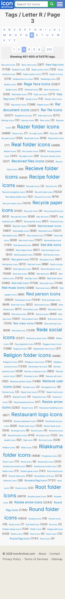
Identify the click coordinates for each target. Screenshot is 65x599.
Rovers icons (55, 518)
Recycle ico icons (42, 197)
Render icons (29, 387)
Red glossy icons (10, 264)
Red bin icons (20, 226)
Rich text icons (45, 440)
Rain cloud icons (51, 89)
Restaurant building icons (51, 408)
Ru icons (53, 524)
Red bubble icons (21, 231)
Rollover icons (10, 480)
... (43, 49)
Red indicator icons (22, 269)
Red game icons (20, 259)
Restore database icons (25, 421)
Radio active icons (40, 69)
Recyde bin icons (19, 216)
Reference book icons (36, 338)
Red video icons (23, 323)
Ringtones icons (49, 456)
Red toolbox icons (30, 319)
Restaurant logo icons (36, 414)
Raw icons (45, 120)
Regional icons (20, 348)
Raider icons (11, 89)
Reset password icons (24, 402)
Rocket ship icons (17, 476)
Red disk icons (51, 245)
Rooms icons (21, 488)
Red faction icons (51, 254)
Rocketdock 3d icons (44, 476)
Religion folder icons (27, 355)
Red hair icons (34, 264)
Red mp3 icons (47, 283)
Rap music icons (18, 104)
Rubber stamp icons (11, 529)
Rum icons (35, 534)
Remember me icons (37, 366)
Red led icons (42, 274)
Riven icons (8, 462)
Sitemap (57, 559)
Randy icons (31, 99)
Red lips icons (31, 278)
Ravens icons (27, 120)
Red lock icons (54, 278)
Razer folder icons (38, 127)
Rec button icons (30, 151)
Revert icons (37, 430)
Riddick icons (8, 447)
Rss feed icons (32, 524)
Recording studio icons (16, 197)
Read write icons (56, 138)
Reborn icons (10, 151)
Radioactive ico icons (23, 79)
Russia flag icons (20, 538)
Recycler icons (31, 211)
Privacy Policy (12, 559)
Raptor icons (43, 104)
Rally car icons (41, 94)
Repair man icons (29, 392)
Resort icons (27, 408)
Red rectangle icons (51, 300)
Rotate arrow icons (28, 502)
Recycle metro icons (12, 203)
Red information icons (51, 269)
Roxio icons (14, 524)
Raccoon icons (8, 65)
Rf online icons (43, 435)
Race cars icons (29, 65)
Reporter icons (19, 397)
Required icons (39, 397)
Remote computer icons (35, 371)
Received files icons (28, 161)
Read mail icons (31, 138)
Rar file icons (51, 110)
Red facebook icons (23, 254)
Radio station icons (32, 74)
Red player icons (23, 300)
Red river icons (18, 304)
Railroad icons (31, 89)
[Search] (52, 4)
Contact (55, 553)
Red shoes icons (30, 309)
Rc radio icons (35, 133)
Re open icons (8, 138)
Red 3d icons (42, 216)
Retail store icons (27, 426)
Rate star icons (45, 115)
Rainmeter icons (19, 94)
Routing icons (34, 518)
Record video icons (43, 192)
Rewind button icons (17, 435)
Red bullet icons (9, 235)
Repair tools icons (54, 392)
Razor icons (17, 133)
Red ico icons (56, 264)
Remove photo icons (21, 381)
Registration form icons (44, 348)
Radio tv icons (56, 74)
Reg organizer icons (24, 344)
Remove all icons (54, 376)
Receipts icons (26, 156)
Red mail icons (20, 283)
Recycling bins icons (53, 211)
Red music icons (13, 287)
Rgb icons (27, 440)
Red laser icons (20, 274)
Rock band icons (55, 471)
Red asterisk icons (32, 221)
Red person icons (43, 293)
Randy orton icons (53, 99)
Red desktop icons (52, 240)
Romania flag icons (35, 480)
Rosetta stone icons (37, 496)
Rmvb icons (26, 462)
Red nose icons (43, 288)
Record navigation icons (13, 192)
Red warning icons (53, 323)
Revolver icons (56, 430)
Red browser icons (49, 226)
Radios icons (10, 84)
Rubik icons (35, 529)
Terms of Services (36, 559)
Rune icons (51, 534)
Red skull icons (55, 309)
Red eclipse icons (24, 250)
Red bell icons (56, 221)
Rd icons (54, 133)
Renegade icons (48, 387)
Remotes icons (31, 376)
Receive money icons (50, 156)
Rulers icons (16, 534)
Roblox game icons (29, 471)
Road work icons (45, 462)
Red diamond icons (22, 245)
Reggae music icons (52, 344)
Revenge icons (18, 430)
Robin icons (7, 471)
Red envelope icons (50, 250)
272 (49, 49)
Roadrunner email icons (14, 466)
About (42, 553)
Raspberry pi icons (23, 115)
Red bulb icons (45, 231)
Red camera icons (35, 235)
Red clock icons (26, 240)
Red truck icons (55, 319)
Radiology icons (48, 79)
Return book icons (52, 426)
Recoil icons (51, 186)
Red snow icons (19, 314)
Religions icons (10, 362)
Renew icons (8, 392)
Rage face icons (37, 84)
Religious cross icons (34, 362)
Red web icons (19, 330)
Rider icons (26, 447)
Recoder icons (33, 186)
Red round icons (42, 304)
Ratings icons (7, 120)
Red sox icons (42, 314)
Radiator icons (18, 69)
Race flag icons (55, 64)
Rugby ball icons (55, 529)
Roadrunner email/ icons (45, 466)
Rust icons (45, 538)
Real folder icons (30, 144)
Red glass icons (47, 259)
